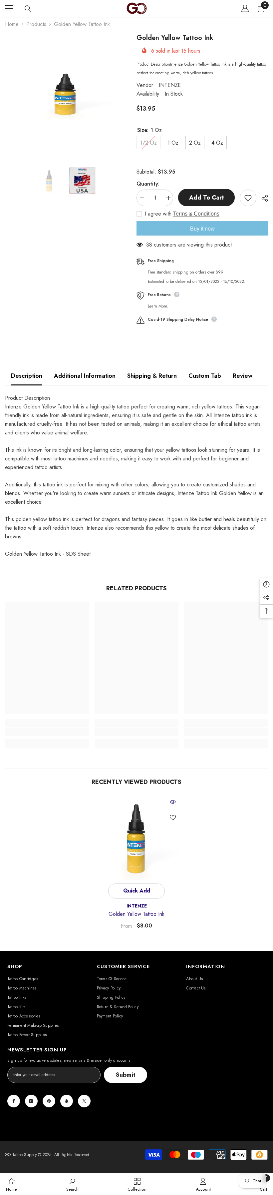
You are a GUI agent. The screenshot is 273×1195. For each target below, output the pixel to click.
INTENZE (170, 85)
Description (26, 375)
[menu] (9, 8)
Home (12, 24)
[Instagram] (31, 1101)
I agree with (158, 214)
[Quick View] (173, 802)
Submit (126, 1074)
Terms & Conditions (196, 214)
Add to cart (206, 197)
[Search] (28, 9)
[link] (47, 732)
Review (242, 375)
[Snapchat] (66, 1101)
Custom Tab (204, 375)
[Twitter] (84, 1101)
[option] (66, 94)
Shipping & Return (152, 375)
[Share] (262, 198)
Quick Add (136, 891)
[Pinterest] (49, 1101)
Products (36, 24)
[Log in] (245, 8)
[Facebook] (13, 1101)
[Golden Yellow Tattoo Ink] (137, 838)
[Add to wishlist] (248, 198)
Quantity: (147, 184)
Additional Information (85, 375)
